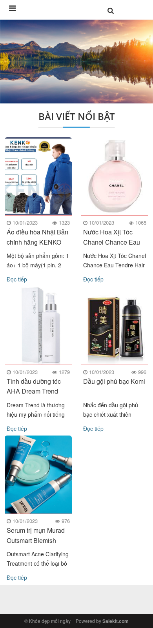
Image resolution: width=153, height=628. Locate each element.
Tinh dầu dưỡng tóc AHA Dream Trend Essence (34, 391)
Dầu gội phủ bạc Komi (114, 381)
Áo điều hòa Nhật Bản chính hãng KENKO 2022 (37, 241)
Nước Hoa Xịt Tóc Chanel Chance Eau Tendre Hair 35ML (111, 241)
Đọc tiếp (17, 279)
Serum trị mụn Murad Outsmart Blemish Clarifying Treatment (36, 540)
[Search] (111, 11)
